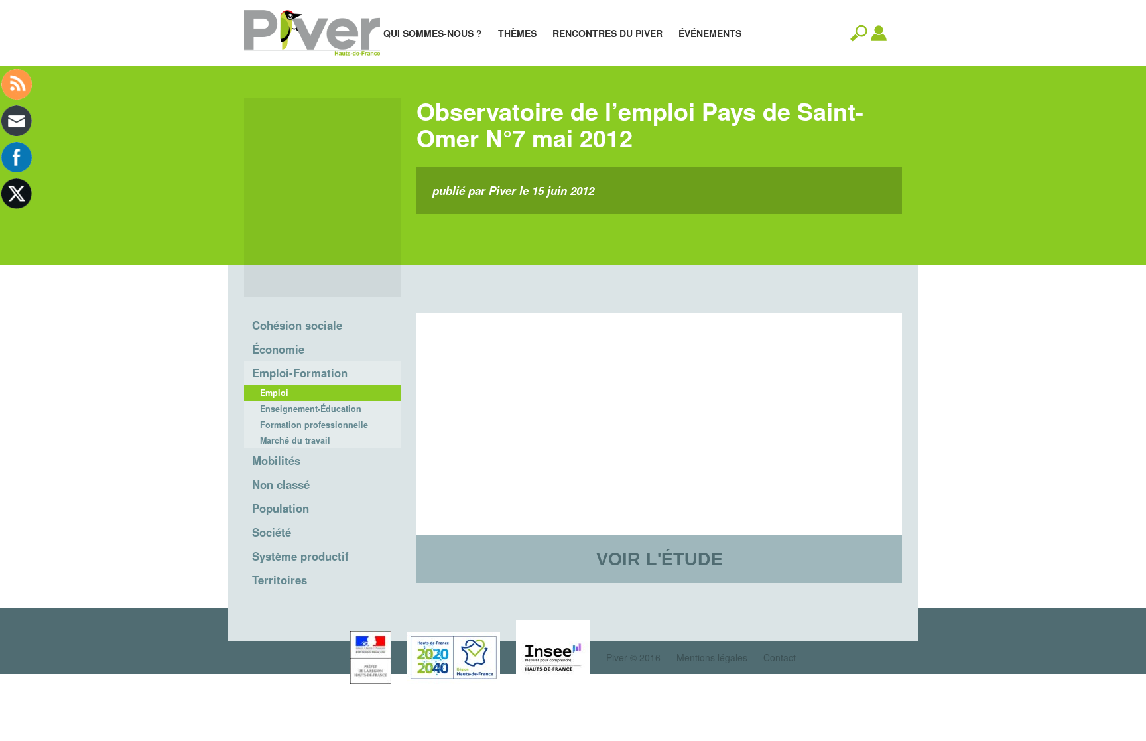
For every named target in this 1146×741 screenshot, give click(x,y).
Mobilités (276, 460)
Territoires (279, 580)
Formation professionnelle (314, 425)
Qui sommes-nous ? (432, 33)
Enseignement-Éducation (310, 409)
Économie (278, 349)
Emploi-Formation (300, 373)
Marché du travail (295, 440)
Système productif (300, 556)
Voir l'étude (659, 559)
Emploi (274, 393)
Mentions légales (711, 657)
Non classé (281, 484)
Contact (779, 657)
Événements (709, 33)
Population (280, 508)
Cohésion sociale (297, 325)
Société (271, 532)
